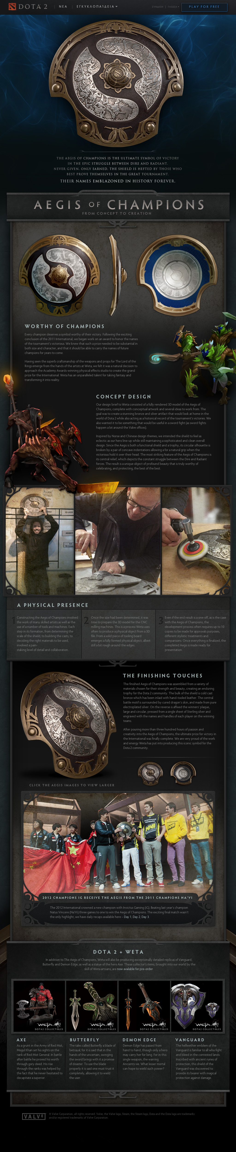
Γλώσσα (172, 7)
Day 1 (127, 917)
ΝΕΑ (63, 7)
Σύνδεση (157, 7)
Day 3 (145, 917)
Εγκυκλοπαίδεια (96, 7)
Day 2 (136, 917)
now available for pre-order (135, 969)
